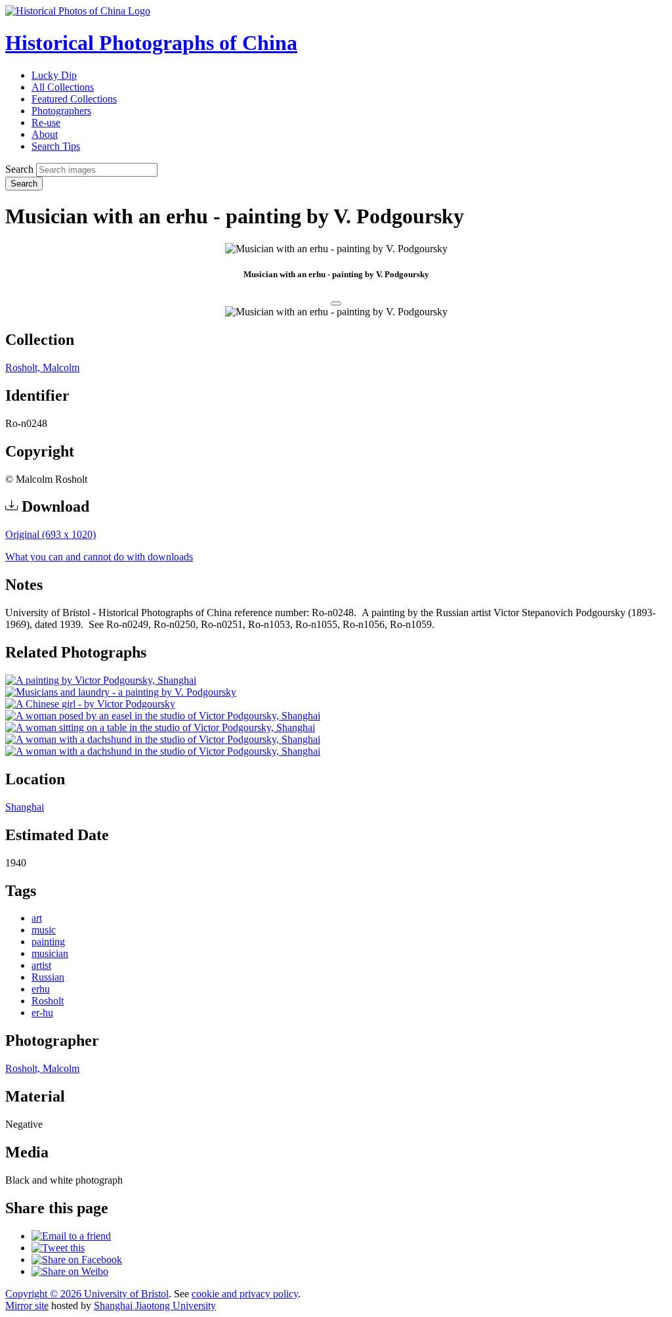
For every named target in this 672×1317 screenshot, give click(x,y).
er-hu (42, 1012)
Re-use (46, 122)
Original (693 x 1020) (50, 534)
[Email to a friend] (71, 1235)
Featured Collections (74, 98)
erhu (41, 988)
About (45, 134)
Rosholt (48, 1000)
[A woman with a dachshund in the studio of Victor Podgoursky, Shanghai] (162, 739)
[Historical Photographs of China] (77, 10)
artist (41, 965)
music (44, 929)
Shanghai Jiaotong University (155, 1305)
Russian (48, 977)
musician (50, 953)
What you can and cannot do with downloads (99, 556)
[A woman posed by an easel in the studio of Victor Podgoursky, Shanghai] (162, 715)
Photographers (61, 110)
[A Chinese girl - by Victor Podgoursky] (90, 703)
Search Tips (56, 146)
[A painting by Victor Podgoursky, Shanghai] (100, 680)
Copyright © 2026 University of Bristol (87, 1293)
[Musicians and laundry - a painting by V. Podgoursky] (120, 692)
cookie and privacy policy (245, 1293)
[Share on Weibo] (70, 1271)
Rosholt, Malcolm (42, 367)
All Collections (63, 87)
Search (19, 169)
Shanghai (24, 807)
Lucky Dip (54, 75)
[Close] (336, 303)
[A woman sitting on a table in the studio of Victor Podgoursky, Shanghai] (160, 727)
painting (48, 941)
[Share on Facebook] (77, 1259)
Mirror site (27, 1305)
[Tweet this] (58, 1247)
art (37, 918)
